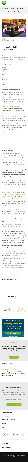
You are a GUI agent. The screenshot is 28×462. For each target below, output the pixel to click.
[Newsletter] (5, 310)
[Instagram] (23, 310)
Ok (14, 459)
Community (10, 296)
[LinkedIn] (19, 310)
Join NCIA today (14, 404)
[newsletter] (4, 434)
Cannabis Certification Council (16, 194)
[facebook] (8, 434)
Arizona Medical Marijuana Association (10, 106)
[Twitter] (14, 310)
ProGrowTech (14, 57)
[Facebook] (9, 310)
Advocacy (9, 285)
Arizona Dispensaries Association (11, 112)
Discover (5, 443)
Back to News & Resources (13, 8)
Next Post (14, 342)
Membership (6, 447)
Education (9, 291)
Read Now (14, 357)
